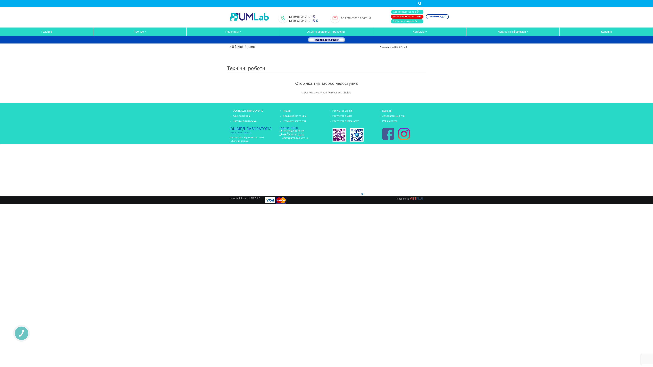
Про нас (139, 31)
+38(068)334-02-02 (300, 17)
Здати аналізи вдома (404, 21)
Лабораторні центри (393, 116)
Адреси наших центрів (404, 12)
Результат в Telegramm (345, 121)
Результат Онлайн (342, 110)
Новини (287, 110)
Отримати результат (294, 121)
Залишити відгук (437, 16)
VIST (416, 198)
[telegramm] (357, 135)
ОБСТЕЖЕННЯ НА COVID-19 (248, 110)
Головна (46, 31)
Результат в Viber (342, 116)
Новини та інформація (512, 31)
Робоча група (389, 121)
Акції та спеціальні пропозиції (326, 31)
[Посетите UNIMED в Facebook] (388, 134)
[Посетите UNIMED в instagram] (404, 134)
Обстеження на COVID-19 (405, 16)
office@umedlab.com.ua (356, 18)
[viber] (339, 135)
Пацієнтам (232, 31)
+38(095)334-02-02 (300, 21)
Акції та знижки (241, 116)
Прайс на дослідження (326, 39)
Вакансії (386, 110)
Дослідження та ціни (294, 116)
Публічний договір (239, 141)
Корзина (606, 31)
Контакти (419, 31)
